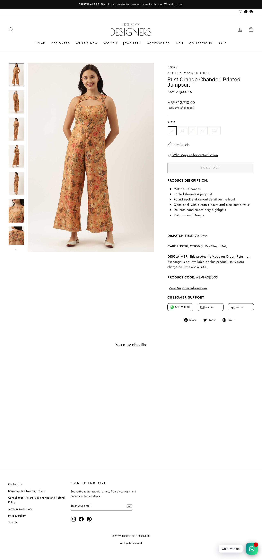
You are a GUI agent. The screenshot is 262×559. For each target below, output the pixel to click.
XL (202, 130)
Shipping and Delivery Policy (26, 491)
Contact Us (14, 484)
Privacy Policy (17, 516)
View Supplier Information (188, 288)
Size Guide (182, 145)
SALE (222, 43)
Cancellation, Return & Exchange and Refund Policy (36, 500)
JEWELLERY (132, 43)
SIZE (171, 122)
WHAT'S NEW (87, 43)
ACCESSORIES (158, 43)
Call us (239, 307)
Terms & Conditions (20, 509)
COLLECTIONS (200, 43)
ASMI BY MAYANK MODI (188, 73)
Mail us (208, 307)
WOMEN (110, 43)
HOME (40, 43)
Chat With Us (182, 307)
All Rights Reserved (131, 543)
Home (171, 67)
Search (12, 522)
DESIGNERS (60, 43)
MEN (179, 43)
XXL (214, 130)
